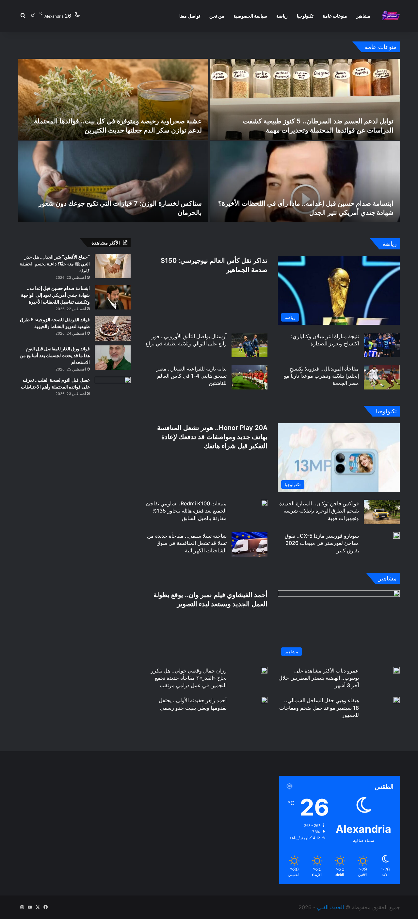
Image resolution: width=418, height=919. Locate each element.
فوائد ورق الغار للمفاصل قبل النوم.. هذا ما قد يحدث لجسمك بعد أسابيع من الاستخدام (55, 355)
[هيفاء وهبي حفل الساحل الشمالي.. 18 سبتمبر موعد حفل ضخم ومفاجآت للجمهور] (396, 700)
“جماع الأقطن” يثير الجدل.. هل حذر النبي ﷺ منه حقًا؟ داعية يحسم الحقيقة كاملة (55, 263)
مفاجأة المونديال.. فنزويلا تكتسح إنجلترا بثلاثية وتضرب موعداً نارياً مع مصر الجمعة (321, 376)
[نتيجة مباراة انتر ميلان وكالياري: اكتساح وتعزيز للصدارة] (382, 345)
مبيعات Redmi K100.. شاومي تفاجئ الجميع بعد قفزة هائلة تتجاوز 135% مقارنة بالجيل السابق (186, 510)
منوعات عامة (335, 16)
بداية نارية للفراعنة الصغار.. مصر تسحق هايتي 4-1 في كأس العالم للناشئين (191, 376)
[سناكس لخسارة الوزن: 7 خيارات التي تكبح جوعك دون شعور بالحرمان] (113, 181)
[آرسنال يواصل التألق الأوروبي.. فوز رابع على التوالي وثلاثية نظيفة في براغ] (249, 345)
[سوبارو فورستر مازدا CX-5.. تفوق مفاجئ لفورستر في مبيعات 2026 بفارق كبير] (396, 535)
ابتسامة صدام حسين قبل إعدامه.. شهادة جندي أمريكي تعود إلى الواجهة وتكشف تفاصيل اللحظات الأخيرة (55, 295)
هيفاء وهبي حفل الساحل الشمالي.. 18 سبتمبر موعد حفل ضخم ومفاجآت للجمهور (319, 707)
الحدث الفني (330, 907)
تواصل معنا (189, 16)
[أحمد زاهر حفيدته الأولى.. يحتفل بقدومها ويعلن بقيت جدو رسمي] (264, 700)
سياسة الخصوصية (250, 16)
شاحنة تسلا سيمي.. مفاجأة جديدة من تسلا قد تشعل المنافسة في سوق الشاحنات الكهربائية (187, 543)
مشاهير (363, 16)
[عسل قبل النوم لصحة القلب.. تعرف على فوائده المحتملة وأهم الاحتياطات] (113, 389)
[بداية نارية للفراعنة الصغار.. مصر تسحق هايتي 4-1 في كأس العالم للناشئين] (249, 377)
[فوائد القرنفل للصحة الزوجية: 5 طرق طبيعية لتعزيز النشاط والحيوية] (113, 328)
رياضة (282, 16)
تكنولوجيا (305, 16)
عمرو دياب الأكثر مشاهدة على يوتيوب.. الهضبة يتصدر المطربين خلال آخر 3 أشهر (319, 678)
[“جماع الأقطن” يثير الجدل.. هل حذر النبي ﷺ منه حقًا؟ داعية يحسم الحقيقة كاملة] (113, 266)
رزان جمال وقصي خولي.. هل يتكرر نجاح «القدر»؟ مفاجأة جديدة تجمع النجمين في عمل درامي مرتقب (189, 678)
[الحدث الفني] (390, 16)
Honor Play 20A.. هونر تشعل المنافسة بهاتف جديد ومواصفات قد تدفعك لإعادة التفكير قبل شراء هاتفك (212, 437)
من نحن (216, 16)
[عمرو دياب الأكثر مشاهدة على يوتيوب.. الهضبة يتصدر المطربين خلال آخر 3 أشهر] (396, 670)
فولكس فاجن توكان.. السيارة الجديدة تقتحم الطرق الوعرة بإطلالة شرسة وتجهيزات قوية (319, 510)
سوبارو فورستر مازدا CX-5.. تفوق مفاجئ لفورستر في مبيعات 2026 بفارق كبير (322, 543)
